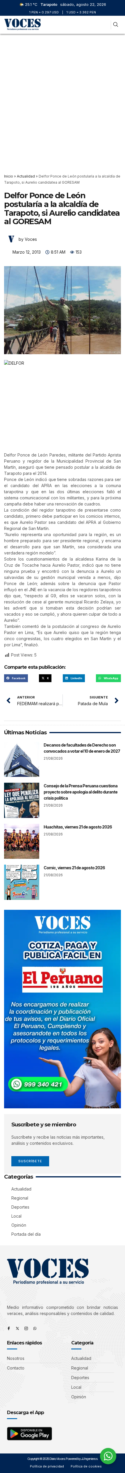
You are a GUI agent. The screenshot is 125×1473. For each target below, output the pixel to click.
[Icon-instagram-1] (26, 1328)
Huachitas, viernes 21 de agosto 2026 (78, 826)
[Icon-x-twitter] (17, 1328)
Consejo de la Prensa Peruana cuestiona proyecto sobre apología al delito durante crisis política (80, 791)
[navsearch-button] (115, 24)
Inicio (8, 176)
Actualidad (26, 176)
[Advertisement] (62, 99)
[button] (104, 25)
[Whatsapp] (35, 1328)
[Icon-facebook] (8, 1328)
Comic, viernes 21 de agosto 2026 (74, 867)
